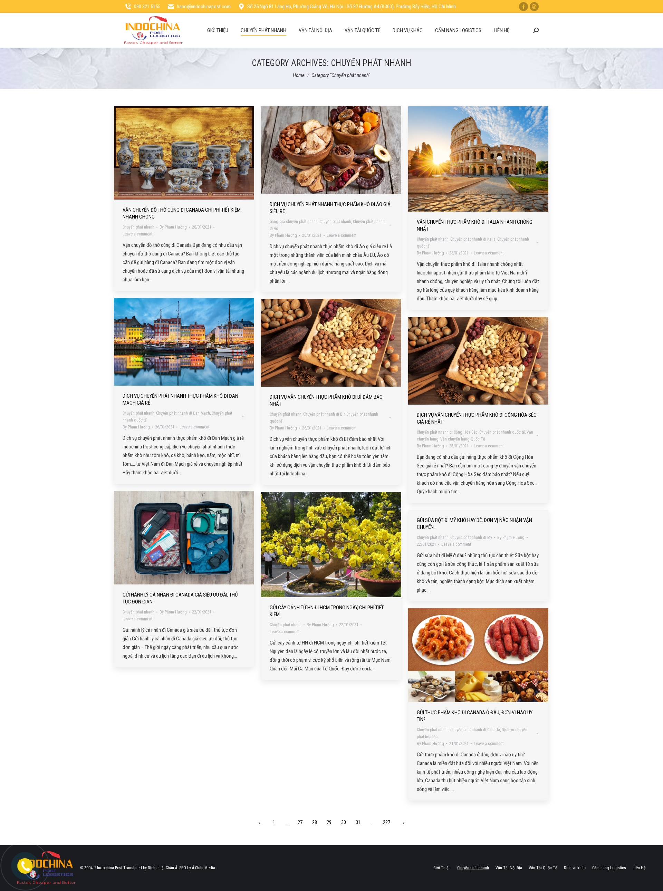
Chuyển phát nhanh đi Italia (473, 239)
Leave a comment (137, 234)
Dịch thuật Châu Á (162, 867)
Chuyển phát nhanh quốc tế (502, 432)
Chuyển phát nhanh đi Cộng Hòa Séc (447, 432)
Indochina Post (109, 867)
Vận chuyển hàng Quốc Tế (462, 439)
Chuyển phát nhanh (138, 227)
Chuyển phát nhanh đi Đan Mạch (183, 413)
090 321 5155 (147, 6)
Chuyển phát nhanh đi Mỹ (471, 537)
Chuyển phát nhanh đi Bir (324, 414)
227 (386, 822)
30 (343, 822)
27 (300, 822)
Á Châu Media (203, 867)
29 (329, 822)
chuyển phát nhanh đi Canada (475, 729)
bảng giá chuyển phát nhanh (294, 221)
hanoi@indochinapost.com (204, 6)
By (173, 227)
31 (358, 822)
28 (314, 822)
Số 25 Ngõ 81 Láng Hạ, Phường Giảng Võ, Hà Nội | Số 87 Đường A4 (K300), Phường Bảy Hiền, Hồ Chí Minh (351, 6)
